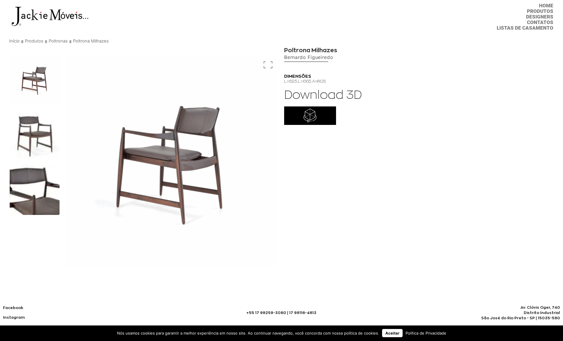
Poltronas (58, 41)
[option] (34, 80)
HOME (546, 6)
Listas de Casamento (525, 28)
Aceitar (392, 333)
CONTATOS (540, 22)
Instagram (14, 317)
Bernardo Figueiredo (308, 57)
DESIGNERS (539, 17)
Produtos (540, 11)
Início (14, 41)
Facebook (13, 308)
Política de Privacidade (426, 333)
